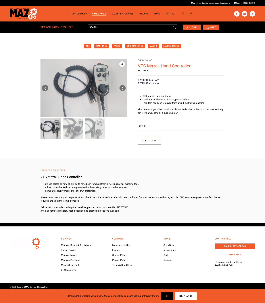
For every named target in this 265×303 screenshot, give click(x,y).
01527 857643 (248, 3)
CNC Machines (135, 46)
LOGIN (194, 27)
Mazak (153, 46)
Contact (171, 14)
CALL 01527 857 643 (235, 246)
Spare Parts (99, 14)
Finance (143, 14)
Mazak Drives (171, 46)
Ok (166, 296)
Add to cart (149, 141)
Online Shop (145, 60)
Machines (101, 46)
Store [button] (157, 14)
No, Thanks (185, 296)
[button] (122, 64)
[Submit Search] (174, 27)
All (88, 46)
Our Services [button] (79, 14)
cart (213, 27)
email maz (235, 254)
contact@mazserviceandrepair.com (214, 3)
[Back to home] (23, 13)
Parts (117, 46)
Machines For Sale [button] (123, 14)
